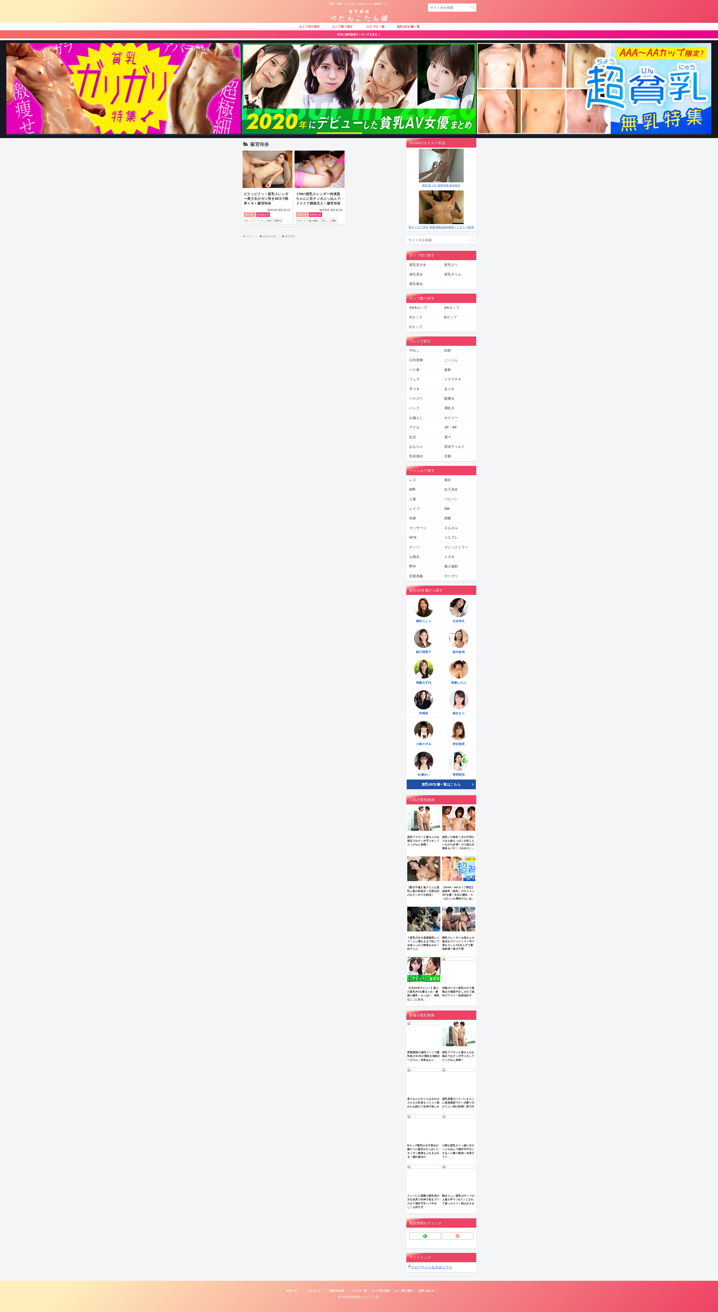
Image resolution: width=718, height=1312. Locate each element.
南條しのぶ (459, 682)
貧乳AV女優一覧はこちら (441, 784)
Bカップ (450, 317)
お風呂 (414, 557)
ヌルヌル (451, 528)
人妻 (412, 499)
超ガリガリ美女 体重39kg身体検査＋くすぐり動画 (441, 227)
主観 (447, 456)
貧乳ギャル (452, 274)
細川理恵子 (423, 652)
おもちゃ (416, 446)
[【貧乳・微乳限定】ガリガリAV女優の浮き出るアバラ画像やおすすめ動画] (123, 89)
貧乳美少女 (263, 214)
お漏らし (416, 418)
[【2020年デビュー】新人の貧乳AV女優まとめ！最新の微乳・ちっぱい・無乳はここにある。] (359, 89)
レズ (412, 480)
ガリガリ (451, 576)
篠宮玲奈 (249, 214)
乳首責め (416, 456)
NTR (412, 537)
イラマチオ (452, 379)
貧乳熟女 (416, 284)
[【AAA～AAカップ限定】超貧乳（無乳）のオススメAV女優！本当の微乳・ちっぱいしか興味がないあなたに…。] (594, 89)
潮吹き (449, 408)
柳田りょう (423, 621)
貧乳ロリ (451, 265)
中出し (324, 220)
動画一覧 (291, 1290)
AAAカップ (418, 308)
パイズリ (416, 398)
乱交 (412, 437)
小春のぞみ (423, 744)
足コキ (449, 389)
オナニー (451, 418)
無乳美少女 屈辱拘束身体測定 (441, 185)
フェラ (414, 379)
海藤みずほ (423, 682)
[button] (472, 7)
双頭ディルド (454, 446)
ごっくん (451, 360)
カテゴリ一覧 (359, 1290)
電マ (447, 437)
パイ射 (414, 370)
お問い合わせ (426, 1290)
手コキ (414, 389)
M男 (412, 489)
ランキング (314, 1290)
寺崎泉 (423, 713)
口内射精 (416, 360)
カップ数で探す (404, 1290)
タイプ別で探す (381, 1290)
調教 (334, 220)
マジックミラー (456, 547)
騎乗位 (278, 220)
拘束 (412, 518)
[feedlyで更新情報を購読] (425, 1236)
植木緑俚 (459, 652)
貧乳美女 (416, 274)
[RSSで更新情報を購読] (457, 1236)
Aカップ (415, 317)
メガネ (449, 557)
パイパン (451, 499)
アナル (414, 427)
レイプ (414, 509)
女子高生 (451, 489)
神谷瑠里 (459, 744)
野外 (412, 566)
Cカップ (249, 220)
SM (447, 509)
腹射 (447, 370)
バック (260, 220)
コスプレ (451, 537)
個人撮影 (313, 220)
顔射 (269, 220)
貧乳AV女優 (336, 1290)
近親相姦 (416, 576)
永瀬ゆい (424, 774)
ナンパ (414, 547)
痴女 (447, 480)
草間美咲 (459, 774)
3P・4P (450, 427)
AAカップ (452, 308)
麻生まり (459, 713)
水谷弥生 (459, 621)
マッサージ (417, 528)
